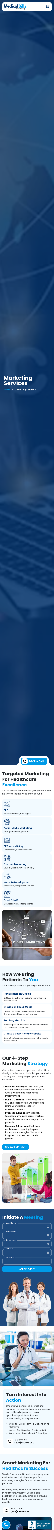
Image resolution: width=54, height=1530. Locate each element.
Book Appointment (15, 1146)
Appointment (27, 1269)
